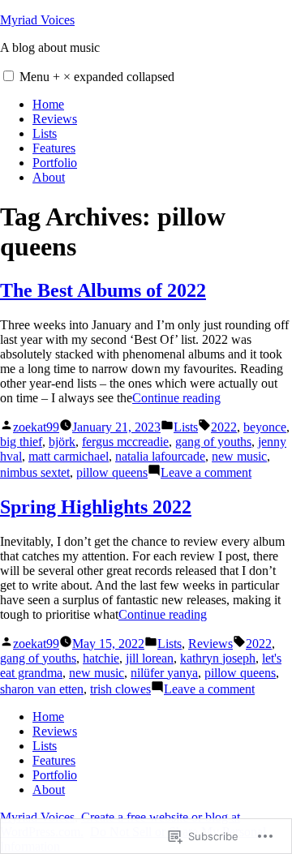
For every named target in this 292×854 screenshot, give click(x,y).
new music (239, 456)
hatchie (101, 658)
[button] (8, 76)
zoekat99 (36, 427)
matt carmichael (68, 456)
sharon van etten (42, 689)
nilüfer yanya (164, 673)
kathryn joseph (218, 658)
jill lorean (150, 658)
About (48, 177)
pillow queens (112, 472)
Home (48, 104)
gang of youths (213, 441)
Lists (44, 133)
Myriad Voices (37, 20)
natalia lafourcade (160, 456)
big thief (21, 441)
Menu (96, 77)
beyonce (264, 427)
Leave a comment (206, 472)
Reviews (54, 119)
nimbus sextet (35, 472)
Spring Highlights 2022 (95, 506)
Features (53, 148)
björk (62, 441)
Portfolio (54, 163)
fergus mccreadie (125, 441)
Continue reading (176, 398)
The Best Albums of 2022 (103, 290)
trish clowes (120, 689)
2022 (224, 427)
